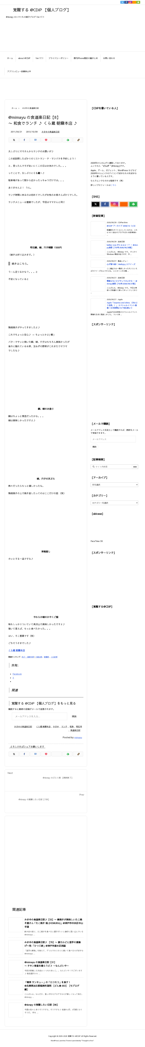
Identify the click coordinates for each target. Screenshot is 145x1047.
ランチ (64, 726)
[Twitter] (122, 2)
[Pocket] (46, 140)
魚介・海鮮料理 (28, 657)
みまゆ (56, 726)
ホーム (14, 108)
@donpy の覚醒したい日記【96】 (41, 1004)
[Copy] (78, 140)
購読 (74, 716)
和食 (72, 726)
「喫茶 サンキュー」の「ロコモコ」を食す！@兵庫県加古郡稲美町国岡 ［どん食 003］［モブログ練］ (51, 986)
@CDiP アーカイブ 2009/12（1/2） (122, 226)
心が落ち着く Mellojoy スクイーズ (121, 264)
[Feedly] (138, 2)
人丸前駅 (54, 657)
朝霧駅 (46, 657)
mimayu (78, 737)
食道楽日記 (75, 730)
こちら (113, 185)
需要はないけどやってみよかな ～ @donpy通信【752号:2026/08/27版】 (122, 282)
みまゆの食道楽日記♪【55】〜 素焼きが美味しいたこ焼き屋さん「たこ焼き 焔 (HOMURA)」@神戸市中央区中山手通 (53, 923)
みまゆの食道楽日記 (30, 108)
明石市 (79, 726)
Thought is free (87, 1040)
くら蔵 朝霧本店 (16, 650)
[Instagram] (130, 2)
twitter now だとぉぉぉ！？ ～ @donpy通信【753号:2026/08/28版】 (122, 246)
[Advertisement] (72, 87)
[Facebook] (126, 2)
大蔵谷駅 (38, 657)
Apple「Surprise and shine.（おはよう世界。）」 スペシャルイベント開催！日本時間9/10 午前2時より (122, 305)
